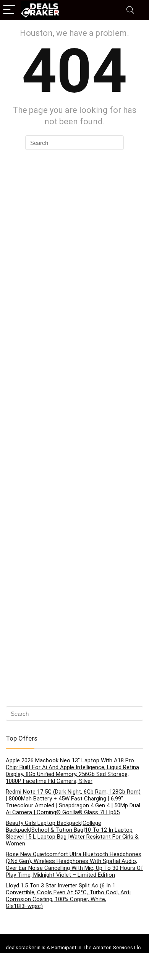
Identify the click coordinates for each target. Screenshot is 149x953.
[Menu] (9, 10)
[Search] (130, 10)
